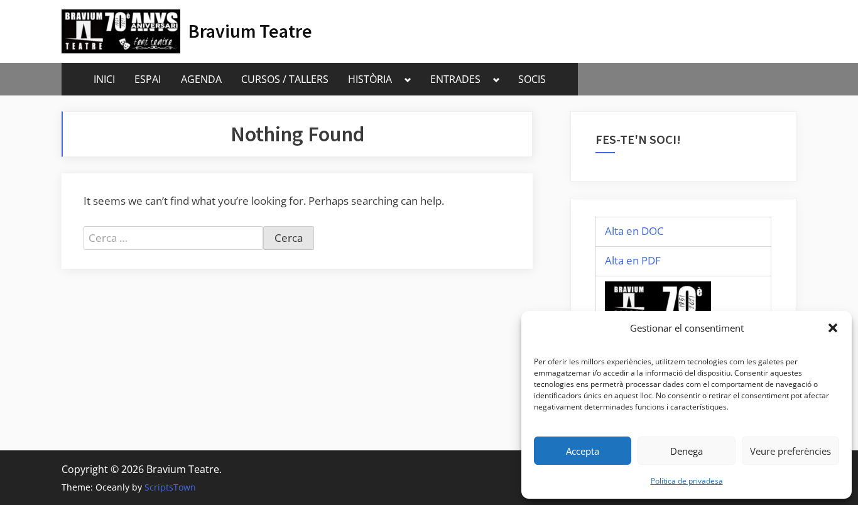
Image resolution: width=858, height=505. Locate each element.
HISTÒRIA (370, 79)
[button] (833, 328)
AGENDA (201, 79)
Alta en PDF (633, 260)
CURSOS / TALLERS (285, 79)
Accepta (582, 451)
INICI (104, 79)
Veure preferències (790, 451)
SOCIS (532, 79)
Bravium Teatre (250, 31)
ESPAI (147, 79)
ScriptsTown (170, 487)
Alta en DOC (634, 231)
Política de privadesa (687, 480)
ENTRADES (455, 79)
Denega (686, 451)
